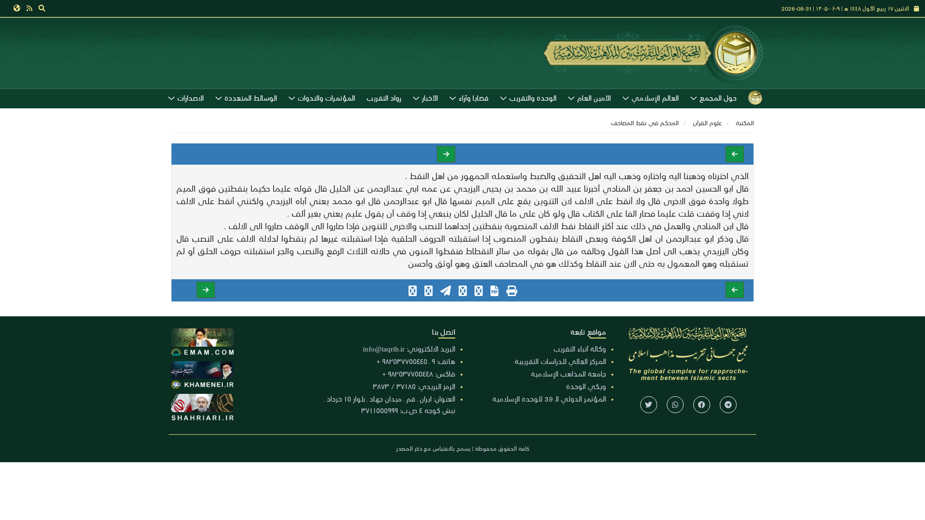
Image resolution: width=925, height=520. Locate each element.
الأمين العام (594, 97)
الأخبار (430, 97)
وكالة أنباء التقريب (580, 348)
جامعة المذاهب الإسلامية (568, 373)
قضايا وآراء (474, 97)
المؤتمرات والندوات (326, 97)
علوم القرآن (707, 122)
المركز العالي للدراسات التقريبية (560, 361)
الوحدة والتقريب (532, 97)
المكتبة (745, 122)
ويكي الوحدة (586, 386)
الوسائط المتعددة (251, 97)
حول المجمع (718, 97)
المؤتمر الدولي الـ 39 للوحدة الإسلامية (549, 398)
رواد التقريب (384, 97)
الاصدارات (190, 97)
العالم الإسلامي (655, 97)
